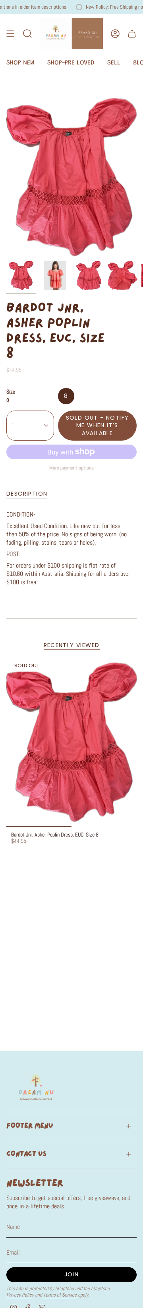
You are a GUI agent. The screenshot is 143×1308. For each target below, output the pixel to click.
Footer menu (29, 1126)
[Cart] (132, 33)
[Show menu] (10, 33)
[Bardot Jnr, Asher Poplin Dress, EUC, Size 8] (71, 742)
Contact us (26, 1154)
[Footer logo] (36, 1086)
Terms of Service (60, 1294)
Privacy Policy (20, 1294)
